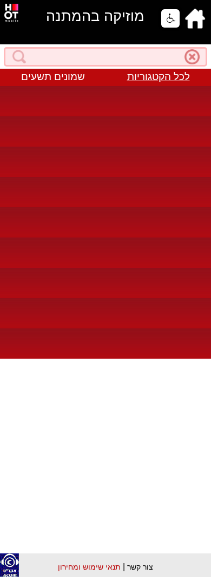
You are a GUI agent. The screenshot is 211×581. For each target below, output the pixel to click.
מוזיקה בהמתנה (95, 16)
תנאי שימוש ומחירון (89, 567)
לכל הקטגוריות (158, 76)
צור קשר (140, 567)
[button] (170, 18)
